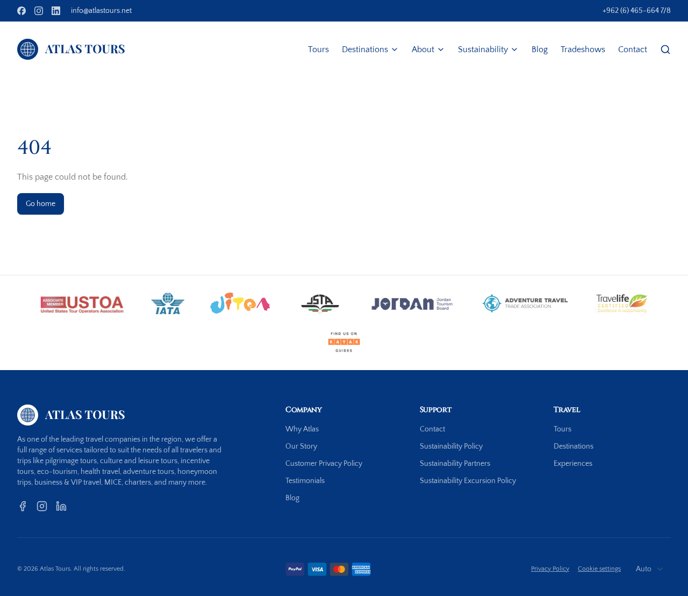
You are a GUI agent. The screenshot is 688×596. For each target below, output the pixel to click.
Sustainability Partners (455, 463)
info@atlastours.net (101, 10)
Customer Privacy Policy (323, 463)
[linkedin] (56, 10)
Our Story (301, 446)
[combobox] (650, 569)
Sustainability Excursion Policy (468, 481)
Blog (540, 49)
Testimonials (305, 481)
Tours (318, 49)
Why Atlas (302, 429)
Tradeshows (583, 49)
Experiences (573, 463)
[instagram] (38, 10)
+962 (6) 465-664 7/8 (637, 10)
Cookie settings (599, 568)
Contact (632, 49)
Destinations (365, 49)
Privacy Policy (550, 568)
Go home (40, 204)
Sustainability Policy (451, 446)
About (423, 49)
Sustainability (483, 49)
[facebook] (21, 10)
